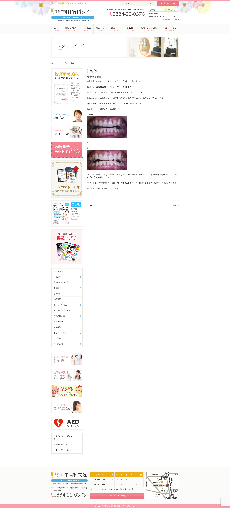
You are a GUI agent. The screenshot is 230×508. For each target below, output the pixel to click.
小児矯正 (57, 299)
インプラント (59, 271)
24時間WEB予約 (168, 3)
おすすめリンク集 (61, 450)
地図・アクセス (147, 3)
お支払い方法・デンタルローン (64, 437)
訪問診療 (57, 338)
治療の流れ (101, 29)
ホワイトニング (60, 333)
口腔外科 (57, 277)
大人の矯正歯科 (60, 316)
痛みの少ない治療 (61, 282)
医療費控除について (62, 444)
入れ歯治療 (58, 344)
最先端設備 (130, 29)
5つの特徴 (86, 29)
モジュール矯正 (60, 305)
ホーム (56, 29)
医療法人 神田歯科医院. (112, 506)
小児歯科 (57, 294)
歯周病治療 (58, 321)
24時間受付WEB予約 (116, 496)
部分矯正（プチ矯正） (63, 310)
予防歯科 (57, 327)
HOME (128, 3)
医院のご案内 (70, 29)
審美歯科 (57, 288)
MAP (132, 10)
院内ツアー (115, 29)
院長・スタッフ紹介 (149, 29)
